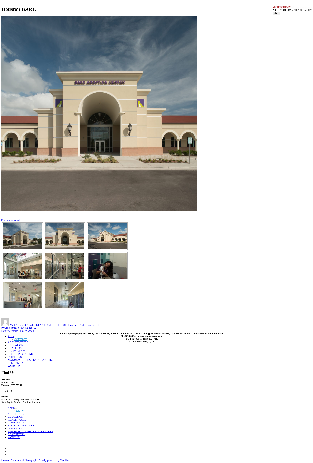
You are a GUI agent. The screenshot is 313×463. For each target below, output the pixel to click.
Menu (276, 13)
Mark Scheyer (17, 325)
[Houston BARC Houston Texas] (22, 236)
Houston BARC (76, 325)
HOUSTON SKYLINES (21, 354)
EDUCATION (15, 345)
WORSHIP (14, 365)
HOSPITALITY (16, 351)
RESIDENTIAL (16, 362)
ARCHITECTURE (58, 325)
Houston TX (92, 325)
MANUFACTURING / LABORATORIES (30, 360)
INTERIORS (15, 357)
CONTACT (20, 410)
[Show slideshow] (10, 220)
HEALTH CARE (17, 348)
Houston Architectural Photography (19, 460)
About (11, 408)
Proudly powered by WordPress (54, 460)
